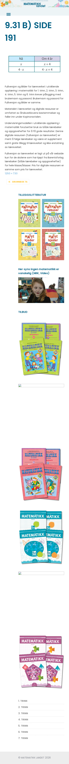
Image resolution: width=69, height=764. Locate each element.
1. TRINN (22, 701)
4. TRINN (23, 719)
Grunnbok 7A (19, 181)
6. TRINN (23, 732)
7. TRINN (23, 738)
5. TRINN (23, 725)
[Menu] (8, 14)
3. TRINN (23, 713)
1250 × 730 (11, 173)
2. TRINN (23, 707)
